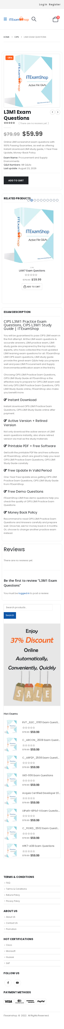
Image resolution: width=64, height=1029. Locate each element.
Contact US (12, 923)
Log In (43, 4)
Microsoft (10, 951)
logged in (24, 593)
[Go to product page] (32, 235)
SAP (8, 963)
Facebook (8, 982)
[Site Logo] (19, 19)
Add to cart (16, 180)
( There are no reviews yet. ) (34, 123)
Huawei (10, 957)
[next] (57, 112)
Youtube (17, 982)
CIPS (32, 267)
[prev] (52, 112)
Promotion (11, 929)
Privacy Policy (13, 901)
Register (54, 4)
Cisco (9, 945)
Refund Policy (13, 895)
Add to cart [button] (33, 286)
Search (10, 615)
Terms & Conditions (16, 889)
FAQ (8, 882)
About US (10, 917)
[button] (6, 19)
